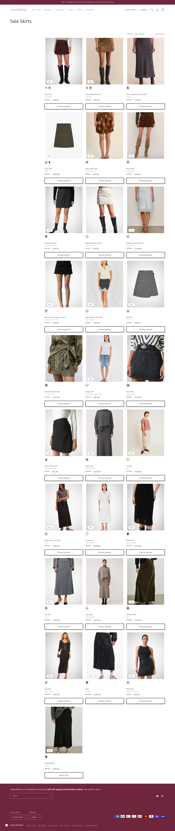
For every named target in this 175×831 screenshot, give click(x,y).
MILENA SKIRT (49, 763)
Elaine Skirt (130, 169)
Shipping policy (77, 825)
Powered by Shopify (30, 825)
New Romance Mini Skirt (93, 317)
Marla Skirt (130, 540)
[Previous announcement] (11, 2)
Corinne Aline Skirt (51, 466)
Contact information (91, 825)
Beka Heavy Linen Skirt (53, 540)
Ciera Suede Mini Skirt (93, 94)
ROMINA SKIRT (131, 615)
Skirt (87, 689)
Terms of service (65, 825)
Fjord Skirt (130, 392)
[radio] (46, 87)
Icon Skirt (48, 615)
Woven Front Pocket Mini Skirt (55, 317)
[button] (48, 9)
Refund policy (42, 825)
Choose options (63, 106)
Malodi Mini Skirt (50, 243)
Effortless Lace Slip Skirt (134, 243)
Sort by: (130, 34)
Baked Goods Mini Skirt (93, 243)
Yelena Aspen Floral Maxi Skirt (136, 94)
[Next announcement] (164, 2)
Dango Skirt (89, 392)
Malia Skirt (130, 689)
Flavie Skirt (89, 540)
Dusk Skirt (48, 94)
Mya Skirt (48, 689)
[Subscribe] (50, 796)
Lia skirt (129, 466)
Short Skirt (48, 169)
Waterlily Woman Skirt (52, 392)
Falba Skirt (89, 466)
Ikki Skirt (129, 317)
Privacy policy (53, 825)
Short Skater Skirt (91, 169)
